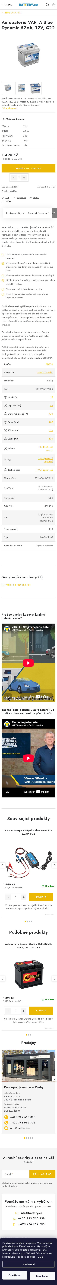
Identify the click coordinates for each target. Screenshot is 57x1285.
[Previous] (2, 1078)
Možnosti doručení (15, 119)
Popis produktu (13, 213)
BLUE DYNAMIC (45, 372)
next (54, 865)
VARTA (13, 191)
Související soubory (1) (39, 213)
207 (51, 422)
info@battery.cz (20, 1128)
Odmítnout (14, 1275)
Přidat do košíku (28, 168)
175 (51, 430)
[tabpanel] (28, 1092)
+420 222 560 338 (22, 1117)
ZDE (40, 1257)
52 (51, 405)
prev (2, 865)
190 (51, 438)
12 (52, 397)
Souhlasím (42, 1276)
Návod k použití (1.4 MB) (18, 584)
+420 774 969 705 (22, 1122)
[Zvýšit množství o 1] (24, 177)
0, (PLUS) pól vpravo (46, 448)
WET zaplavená (45, 469)
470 (51, 413)
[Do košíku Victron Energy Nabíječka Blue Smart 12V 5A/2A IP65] (41, 897)
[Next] (54, 1078)
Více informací (9, 108)
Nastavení (28, 1264)
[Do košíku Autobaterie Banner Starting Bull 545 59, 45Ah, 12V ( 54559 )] (41, 1011)
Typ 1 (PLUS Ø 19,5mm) (45, 460)
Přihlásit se (42, 1174)
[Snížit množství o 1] (14, 177)
